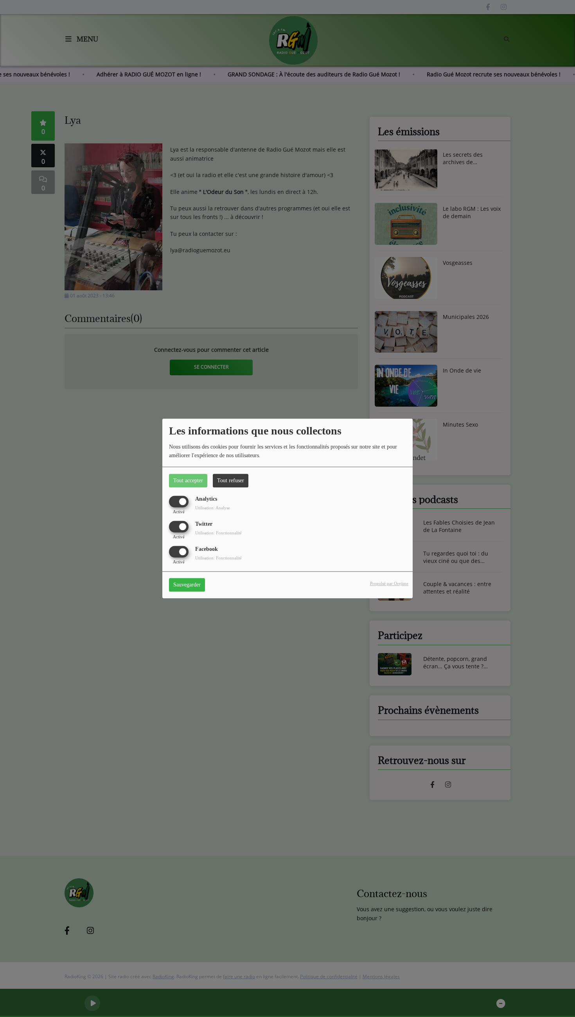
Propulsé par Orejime (389, 583)
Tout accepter (188, 480)
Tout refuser (230, 480)
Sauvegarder (187, 585)
